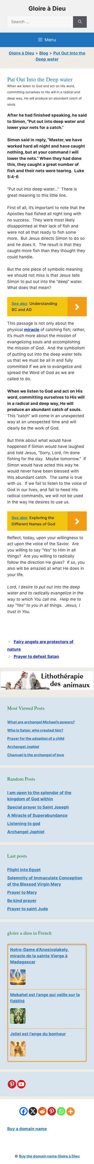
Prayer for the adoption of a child (35, 738)
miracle (31, 329)
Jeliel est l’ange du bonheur (38, 1033)
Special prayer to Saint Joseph (38, 807)
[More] (70, 1111)
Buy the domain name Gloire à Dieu (49, 1156)
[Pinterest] (12, 1084)
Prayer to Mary (22, 892)
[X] (33, 1111)
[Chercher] (80, 22)
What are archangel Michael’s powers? (41, 722)
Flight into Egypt (24, 869)
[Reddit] (42, 1111)
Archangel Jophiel (23, 746)
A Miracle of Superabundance (37, 815)
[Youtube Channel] (21, 1084)
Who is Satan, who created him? (35, 730)
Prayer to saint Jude (27, 908)
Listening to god (23, 823)
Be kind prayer (21, 900)
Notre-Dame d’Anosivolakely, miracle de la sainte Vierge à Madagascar (39, 955)
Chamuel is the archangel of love (35, 755)
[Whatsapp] (61, 1111)
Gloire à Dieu (47, 8)
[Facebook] (23, 1111)
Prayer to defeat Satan (36, 656)
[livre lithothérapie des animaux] (47, 689)
